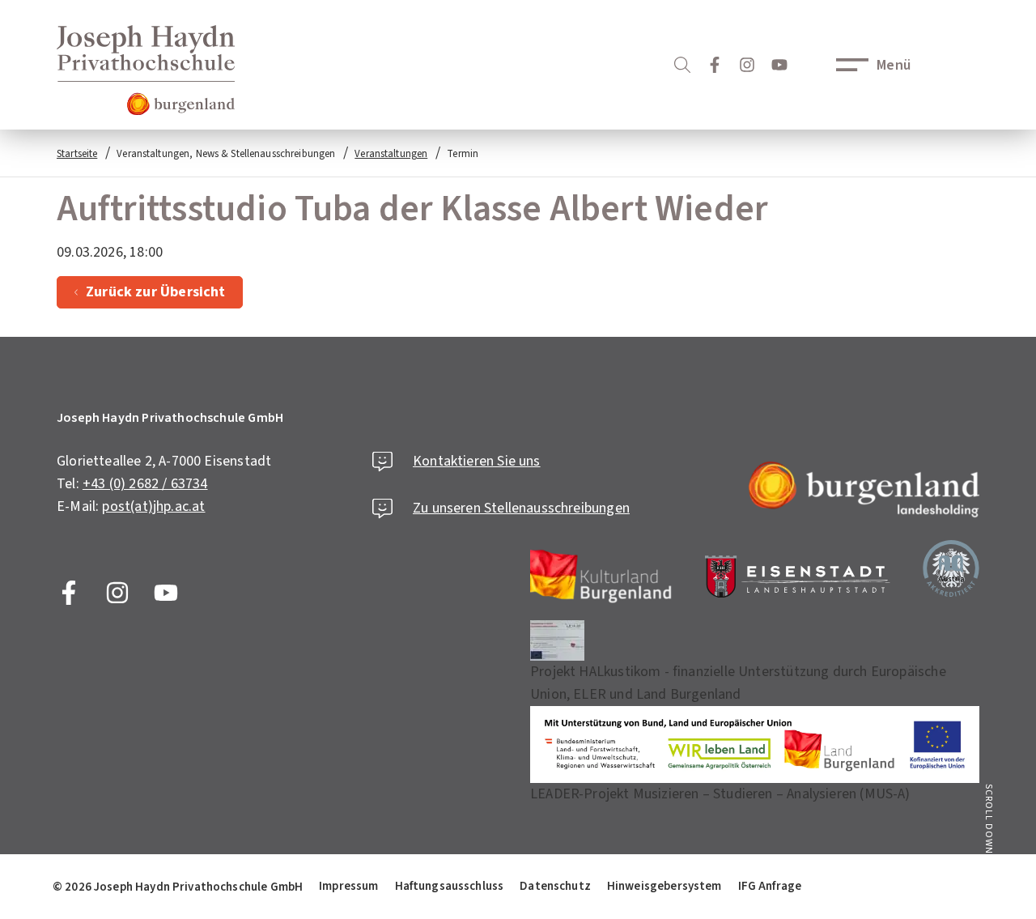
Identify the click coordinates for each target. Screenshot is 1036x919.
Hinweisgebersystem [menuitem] (664, 886)
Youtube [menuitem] (779, 65)
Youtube (166, 593)
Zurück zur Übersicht (156, 292)
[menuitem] (178, 886)
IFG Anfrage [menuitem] (770, 886)
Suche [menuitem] (682, 65)
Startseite (77, 154)
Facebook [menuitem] (715, 65)
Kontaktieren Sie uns (477, 461)
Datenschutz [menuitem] (555, 886)
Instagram (117, 593)
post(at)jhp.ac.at (153, 506)
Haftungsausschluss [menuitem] (449, 886)
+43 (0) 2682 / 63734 (145, 484)
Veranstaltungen (391, 154)
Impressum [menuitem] (348, 886)
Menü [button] (894, 65)
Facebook (69, 593)
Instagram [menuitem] (747, 65)
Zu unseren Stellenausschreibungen (521, 508)
